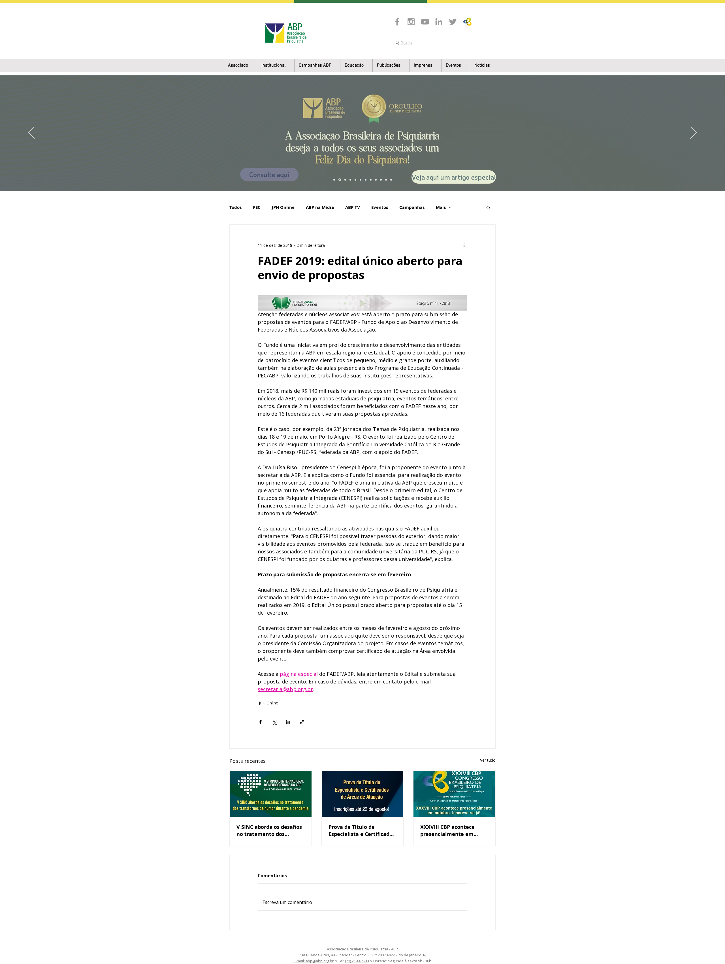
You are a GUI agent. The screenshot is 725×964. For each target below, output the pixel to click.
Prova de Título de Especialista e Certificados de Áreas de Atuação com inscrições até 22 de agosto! (362, 830)
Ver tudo (488, 760)
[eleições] (391, 180)
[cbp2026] (386, 180)
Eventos (379, 207)
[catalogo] (339, 180)
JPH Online (283, 207)
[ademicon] (360, 180)
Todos (235, 207)
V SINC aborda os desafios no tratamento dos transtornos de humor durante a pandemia (269, 830)
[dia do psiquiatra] (334, 180)
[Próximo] (693, 133)
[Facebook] (397, 22)
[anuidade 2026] (371, 180)
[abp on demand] (365, 180)
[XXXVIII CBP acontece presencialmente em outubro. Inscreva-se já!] (454, 794)
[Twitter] (453, 22)
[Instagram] (411, 22)
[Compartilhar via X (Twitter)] (274, 722)
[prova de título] (350, 180)
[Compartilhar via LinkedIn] (288, 722)
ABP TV (352, 207)
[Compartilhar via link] (302, 722)
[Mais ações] (463, 245)
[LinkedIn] (439, 22)
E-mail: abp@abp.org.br (314, 960)
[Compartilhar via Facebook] (260, 722)
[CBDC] (355, 180)
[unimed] (381, 180)
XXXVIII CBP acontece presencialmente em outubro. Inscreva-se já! (450, 830)
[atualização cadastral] (376, 180)
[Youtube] (425, 22)
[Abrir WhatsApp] (710, 949)
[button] (275, 65)
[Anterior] (31, 133)
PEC (257, 207)
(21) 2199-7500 (357, 960)
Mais (441, 207)
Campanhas (412, 207)
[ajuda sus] (345, 180)
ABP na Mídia (320, 207)
